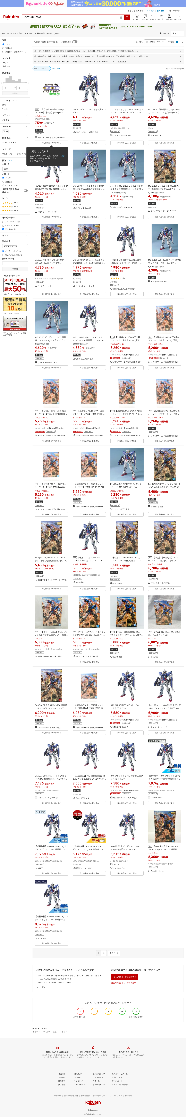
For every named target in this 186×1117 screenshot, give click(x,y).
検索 (16, 93)
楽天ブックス (156, 135)
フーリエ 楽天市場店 (121, 509)
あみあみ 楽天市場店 (159, 282)
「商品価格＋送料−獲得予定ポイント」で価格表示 (51, 42)
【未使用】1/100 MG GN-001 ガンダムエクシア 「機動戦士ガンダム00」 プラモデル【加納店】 (126, 560)
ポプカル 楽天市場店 (83, 208)
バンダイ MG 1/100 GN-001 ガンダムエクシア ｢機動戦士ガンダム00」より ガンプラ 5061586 (126, 189)
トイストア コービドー (160, 727)
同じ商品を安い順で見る (51, 143)
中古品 (5, 109)
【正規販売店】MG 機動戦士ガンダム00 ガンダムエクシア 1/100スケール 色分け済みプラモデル (89, 779)
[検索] (127, 17)
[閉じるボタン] (180, 51)
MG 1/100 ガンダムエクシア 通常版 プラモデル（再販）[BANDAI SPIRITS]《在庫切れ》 (164, 263)
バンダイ (5, 120)
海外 (10, 161)
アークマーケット (44, 286)
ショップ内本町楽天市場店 (47, 798)
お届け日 (5, 174)
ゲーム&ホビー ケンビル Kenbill (163, 211)
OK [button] (63, 156)
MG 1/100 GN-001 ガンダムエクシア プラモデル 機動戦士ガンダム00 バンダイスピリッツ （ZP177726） (89, 340)
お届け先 (5, 164)
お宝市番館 (117, 657)
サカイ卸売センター (83, 798)
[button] (176, 11)
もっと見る (40, 987)
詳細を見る (122, 62)
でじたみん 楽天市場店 (84, 359)
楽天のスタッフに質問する (124, 977)
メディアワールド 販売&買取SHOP (51, 138)
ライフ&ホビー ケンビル (84, 286)
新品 (4, 105)
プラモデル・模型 (49, 1032)
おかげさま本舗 (157, 507)
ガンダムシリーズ (9, 143)
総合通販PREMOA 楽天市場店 (125, 798)
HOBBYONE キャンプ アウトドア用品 (52, 580)
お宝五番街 (79, 582)
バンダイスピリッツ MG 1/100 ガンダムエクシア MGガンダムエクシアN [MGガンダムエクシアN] (126, 112)
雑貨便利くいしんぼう (84, 868)
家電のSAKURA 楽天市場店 (124, 289)
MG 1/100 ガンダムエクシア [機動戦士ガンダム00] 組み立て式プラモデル (89, 189)
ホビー (35, 1032)
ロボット (63, 1032)
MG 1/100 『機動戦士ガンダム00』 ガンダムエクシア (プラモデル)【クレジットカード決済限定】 (164, 112)
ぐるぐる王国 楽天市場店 (47, 363)
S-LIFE (40, 868)
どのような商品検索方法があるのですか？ (54, 979)
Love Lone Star (119, 868)
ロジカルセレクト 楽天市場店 (49, 728)
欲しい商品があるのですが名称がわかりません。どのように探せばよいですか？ (69, 976)
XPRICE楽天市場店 (120, 727)
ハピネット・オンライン (47, 212)
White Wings (42, 938)
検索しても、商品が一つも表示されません (54, 983)
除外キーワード (8, 259)
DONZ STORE (156, 798)
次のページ (114, 953)
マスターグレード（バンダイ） (14, 154)
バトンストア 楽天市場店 (160, 583)
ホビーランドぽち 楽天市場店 (86, 656)
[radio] (3, 44)
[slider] (2, 83)
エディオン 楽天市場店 (122, 135)
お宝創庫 (154, 657)
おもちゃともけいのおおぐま (86, 132)
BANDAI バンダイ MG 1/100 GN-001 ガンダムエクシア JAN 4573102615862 (50, 263)
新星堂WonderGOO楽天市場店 (49, 656)
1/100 (5, 131)
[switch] (26, 190)
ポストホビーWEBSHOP (122, 207)
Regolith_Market (157, 871)
